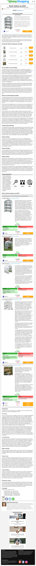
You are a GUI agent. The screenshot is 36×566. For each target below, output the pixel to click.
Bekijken (27, 31)
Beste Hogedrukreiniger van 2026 (17, 522)
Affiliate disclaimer (6, 563)
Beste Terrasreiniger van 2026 (17, 534)
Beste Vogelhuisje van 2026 (17, 546)
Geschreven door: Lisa (6, 8)
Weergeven (20, 10)
